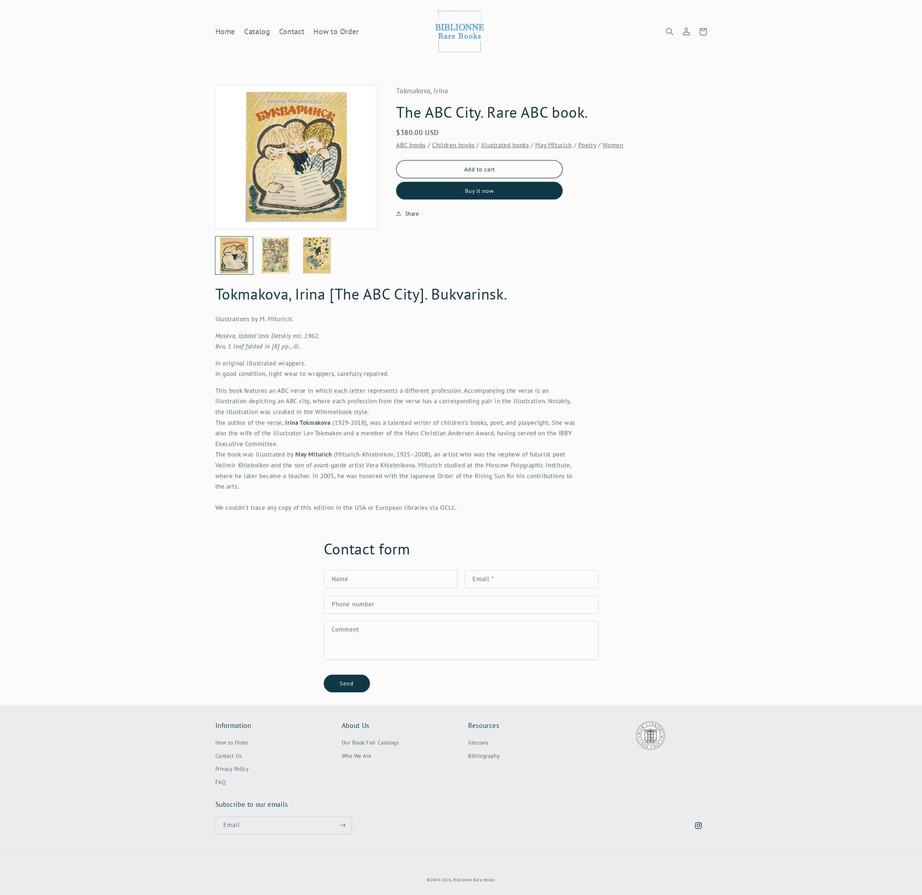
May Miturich (553, 145)
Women (613, 145)
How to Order (232, 742)
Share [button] (412, 213)
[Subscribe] (342, 825)
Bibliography (484, 755)
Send (347, 683)
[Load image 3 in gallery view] (317, 255)
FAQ (220, 782)
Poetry (587, 145)
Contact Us (228, 755)
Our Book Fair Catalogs (370, 742)
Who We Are (357, 755)
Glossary (478, 742)
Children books (453, 145)
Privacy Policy (232, 768)
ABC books (411, 145)
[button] (670, 31)
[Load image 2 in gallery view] (276, 255)
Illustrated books (505, 145)
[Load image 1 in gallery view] (234, 255)
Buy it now (479, 190)
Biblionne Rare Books (474, 879)
